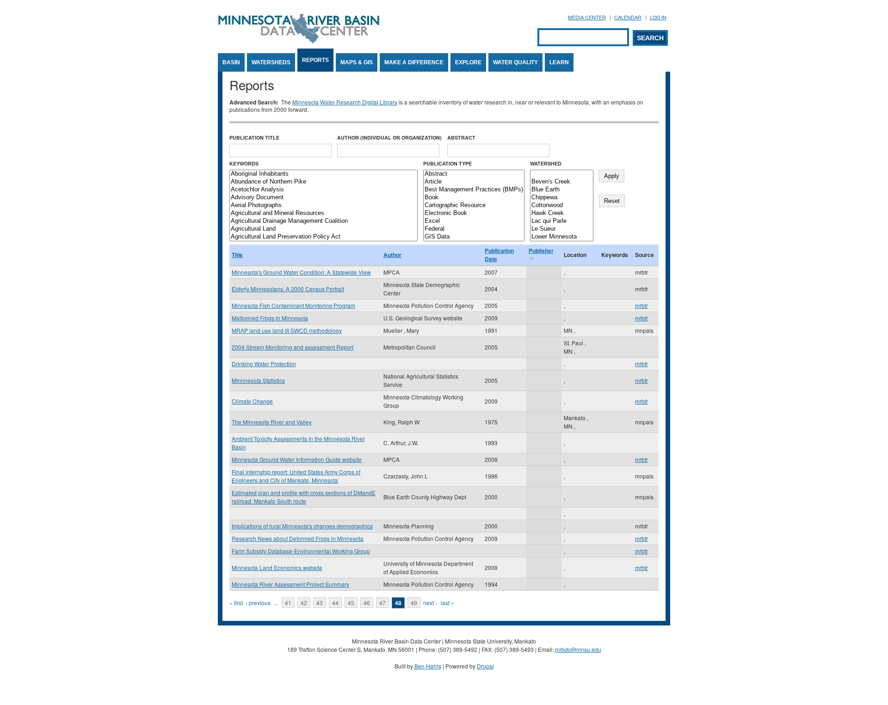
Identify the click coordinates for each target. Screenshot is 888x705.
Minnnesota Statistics (258, 380)
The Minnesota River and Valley (272, 422)
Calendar (627, 17)
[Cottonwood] (561, 205)
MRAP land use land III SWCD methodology (287, 330)
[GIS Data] (474, 237)
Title (237, 255)
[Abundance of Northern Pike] (323, 182)
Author (392, 255)
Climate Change (252, 401)
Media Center (587, 17)
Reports (315, 60)
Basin (231, 62)
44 (335, 603)
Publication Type (447, 163)
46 (367, 603)
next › (430, 603)
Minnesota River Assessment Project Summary (290, 584)
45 (351, 603)
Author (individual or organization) (389, 137)
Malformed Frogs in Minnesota (270, 318)
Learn (559, 62)
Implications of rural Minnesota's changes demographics (302, 526)
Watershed (545, 163)
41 (288, 603)
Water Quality (515, 62)
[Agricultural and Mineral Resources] (323, 213)
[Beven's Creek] (561, 182)
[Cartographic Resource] (474, 205)
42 (304, 603)
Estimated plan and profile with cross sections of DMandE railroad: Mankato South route (304, 497)
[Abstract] (474, 174)
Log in (658, 17)
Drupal (485, 666)
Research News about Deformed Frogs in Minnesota (298, 538)
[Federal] (474, 229)
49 (414, 603)
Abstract (461, 137)
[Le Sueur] (561, 229)
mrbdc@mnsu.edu (578, 649)
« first (236, 603)
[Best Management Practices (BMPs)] (474, 190)
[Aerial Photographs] (323, 205)
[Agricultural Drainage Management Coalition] (323, 221)
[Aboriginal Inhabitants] (323, 174)
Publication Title (254, 137)
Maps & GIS (356, 62)
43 (319, 603)
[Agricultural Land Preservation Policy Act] (323, 237)
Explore (468, 62)
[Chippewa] (561, 198)
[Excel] (474, 221)
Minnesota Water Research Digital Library (344, 102)
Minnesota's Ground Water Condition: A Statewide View (301, 272)
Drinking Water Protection (264, 364)
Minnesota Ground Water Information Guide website (297, 459)
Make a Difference (414, 62)
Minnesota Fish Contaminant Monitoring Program (293, 305)
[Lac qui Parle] (561, 221)
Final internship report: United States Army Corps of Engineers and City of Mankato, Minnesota (296, 476)
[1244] (561, 174)
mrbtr (641, 305)
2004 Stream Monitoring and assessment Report (292, 347)
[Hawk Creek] (561, 213)
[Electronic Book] (474, 213)
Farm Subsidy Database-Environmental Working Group (301, 551)
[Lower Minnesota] (561, 237)
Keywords (244, 163)
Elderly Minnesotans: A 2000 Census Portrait (288, 289)
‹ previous (258, 603)
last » (447, 603)
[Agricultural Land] (323, 229)
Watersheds (271, 62)
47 (382, 603)
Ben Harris (427, 666)
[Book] (474, 198)
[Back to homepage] (299, 41)
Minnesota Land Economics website (277, 567)
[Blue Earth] (561, 190)
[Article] (474, 182)
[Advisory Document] (323, 198)
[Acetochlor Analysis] (323, 190)
